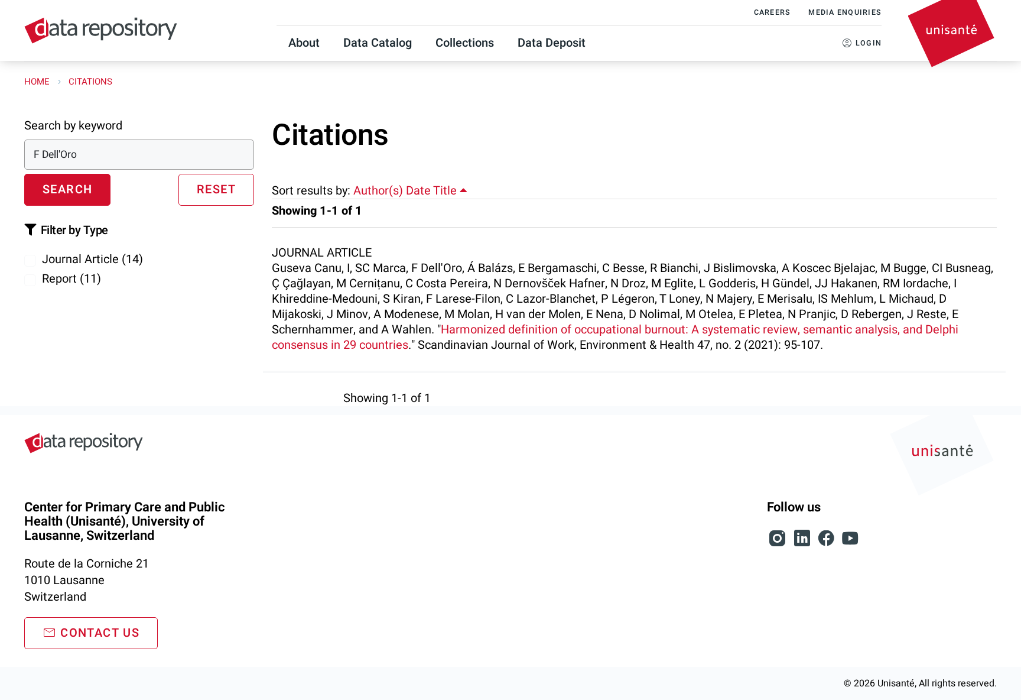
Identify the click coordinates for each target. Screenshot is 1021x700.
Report (71, 278)
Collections (464, 42)
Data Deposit (552, 42)
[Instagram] (779, 544)
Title (446, 190)
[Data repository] (100, 30)
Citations (90, 81)
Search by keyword (73, 126)
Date (418, 190)
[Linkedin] (803, 544)
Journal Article (92, 259)
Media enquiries (845, 12)
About (304, 42)
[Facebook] (827, 544)
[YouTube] (850, 544)
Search (67, 189)
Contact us (99, 632)
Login (869, 43)
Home (38, 81)
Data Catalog (377, 42)
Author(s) (378, 190)
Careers (772, 12)
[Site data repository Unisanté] (83, 443)
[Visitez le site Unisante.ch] (943, 457)
